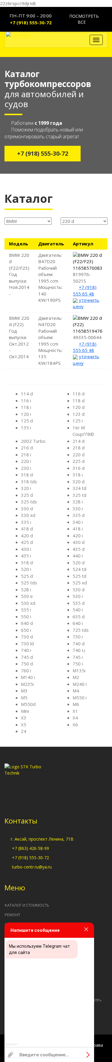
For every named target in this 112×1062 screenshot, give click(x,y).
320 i (26, 488)
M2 (76, 677)
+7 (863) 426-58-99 (30, 848)
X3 (23, 718)
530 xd (28, 603)
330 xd (28, 515)
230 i (26, 468)
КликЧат (12, 1044)
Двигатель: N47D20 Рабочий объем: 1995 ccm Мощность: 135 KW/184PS (50, 340)
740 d (79, 643)
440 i (78, 556)
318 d (27, 475)
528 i (26, 589)
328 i (78, 502)
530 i (78, 596)
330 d (27, 509)
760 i (26, 671)
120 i (26, 414)
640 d (27, 623)
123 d (79, 414)
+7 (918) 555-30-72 (31, 23)
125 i (78, 421)
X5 (23, 725)
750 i (78, 664)
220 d (79, 455)
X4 (75, 718)
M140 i (28, 677)
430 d (79, 542)
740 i (26, 650)
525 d (27, 576)
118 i (26, 407)
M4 (76, 691)
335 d (79, 515)
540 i (78, 610)
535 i (26, 610)
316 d (79, 468)
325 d (27, 495)
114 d (27, 394)
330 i (78, 509)
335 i (26, 522)
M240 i (80, 684)
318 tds (29, 481)
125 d (27, 421)
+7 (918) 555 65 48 (84, 290)
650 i (26, 630)
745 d (27, 657)
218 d (79, 448)
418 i (78, 529)
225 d (79, 461)
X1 (75, 711)
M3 (24, 691)
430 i (26, 549)
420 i (78, 535)
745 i (78, 657)
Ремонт (12, 914)
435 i (26, 556)
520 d (79, 563)
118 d (79, 401)
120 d (79, 407)
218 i (26, 455)
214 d (79, 441)
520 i (26, 569)
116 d (79, 394)
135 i (26, 427)
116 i (26, 401)
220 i (26, 461)
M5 (24, 697)
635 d (79, 617)
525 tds (29, 583)
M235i (27, 684)
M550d (28, 704)
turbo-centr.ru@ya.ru (32, 867)
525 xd (80, 583)
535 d (79, 603)
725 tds (81, 630)
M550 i (80, 697)
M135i (79, 671)
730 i (78, 637)
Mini (25, 711)
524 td (79, 569)
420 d (27, 535)
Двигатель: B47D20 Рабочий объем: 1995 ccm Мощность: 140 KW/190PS (50, 277)
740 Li (79, 650)
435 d (79, 549)
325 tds (29, 502)
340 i (78, 522)
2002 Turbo (33, 441)
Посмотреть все (83, 19)
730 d (27, 637)
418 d (27, 529)
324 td (79, 488)
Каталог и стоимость (27, 905)
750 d (27, 664)
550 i (26, 617)
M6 (76, 704)
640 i (78, 623)
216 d (27, 448)
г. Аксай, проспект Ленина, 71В (42, 839)
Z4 (23, 731)
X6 (75, 725)
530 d (79, 589)
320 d (79, 481)
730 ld (27, 643)
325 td (79, 495)
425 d (27, 542)
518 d (27, 563)
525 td (79, 576)
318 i (78, 475)
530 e (27, 596)
